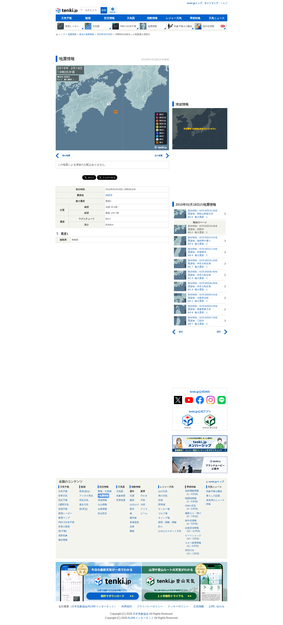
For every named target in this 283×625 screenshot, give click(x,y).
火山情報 (102, 504)
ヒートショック (193, 537)
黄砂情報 (62, 540)
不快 (143, 500)
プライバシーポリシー (150, 606)
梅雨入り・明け (193, 515)
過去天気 (83, 504)
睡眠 (132, 531)
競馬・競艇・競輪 (167, 522)
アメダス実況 (86, 495)
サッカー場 (164, 509)
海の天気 (162, 495)
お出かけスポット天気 (169, 531)
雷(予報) (62, 531)
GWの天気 (191, 507)
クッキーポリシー (178, 606)
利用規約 (127, 606)
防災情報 (109, 18)
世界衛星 (120, 500)
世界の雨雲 (64, 526)
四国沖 (108, 195)
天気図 (131, 18)
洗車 (132, 526)
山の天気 (162, 491)
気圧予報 (62, 500)
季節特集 (195, 18)
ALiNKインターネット (101, 606)
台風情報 (102, 509)
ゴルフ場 (162, 513)
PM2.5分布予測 (66, 522)
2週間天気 (63, 504)
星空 (132, 509)
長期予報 (62, 509)
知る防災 (102, 513)
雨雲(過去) (84, 491)
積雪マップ (64, 517)
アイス (144, 509)
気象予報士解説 (214, 491)
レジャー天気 (174, 18)
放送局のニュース (215, 500)
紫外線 (133, 517)
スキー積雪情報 (193, 544)
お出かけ (134, 504)
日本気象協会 (79, 606)
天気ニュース (217, 18)
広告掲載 (198, 606)
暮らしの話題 (213, 495)
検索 (104, 10)
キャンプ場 (164, 517)
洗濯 (132, 495)
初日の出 (192, 552)
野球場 (161, 504)
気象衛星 (120, 495)
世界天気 (62, 495)
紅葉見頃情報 (192, 529)
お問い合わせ (216, 606)
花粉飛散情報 (192, 492)
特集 (208, 504)
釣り (160, 526)
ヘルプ (223, 3)
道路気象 (62, 535)
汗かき (144, 495)
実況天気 (83, 500)
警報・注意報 (105, 491)
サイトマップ (211, 3)
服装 (132, 500)
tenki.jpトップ (194, 3)
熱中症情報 (191, 522)
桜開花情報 (191, 500)
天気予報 (66, 18)
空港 (160, 500)
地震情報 (104, 495)
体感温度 (134, 522)
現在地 (112, 12)
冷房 (143, 504)
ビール (144, 513)
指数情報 (152, 18)
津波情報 (102, 500)
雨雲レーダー (65, 513)
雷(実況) (83, 509)
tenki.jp (67, 11)
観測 (88, 18)
